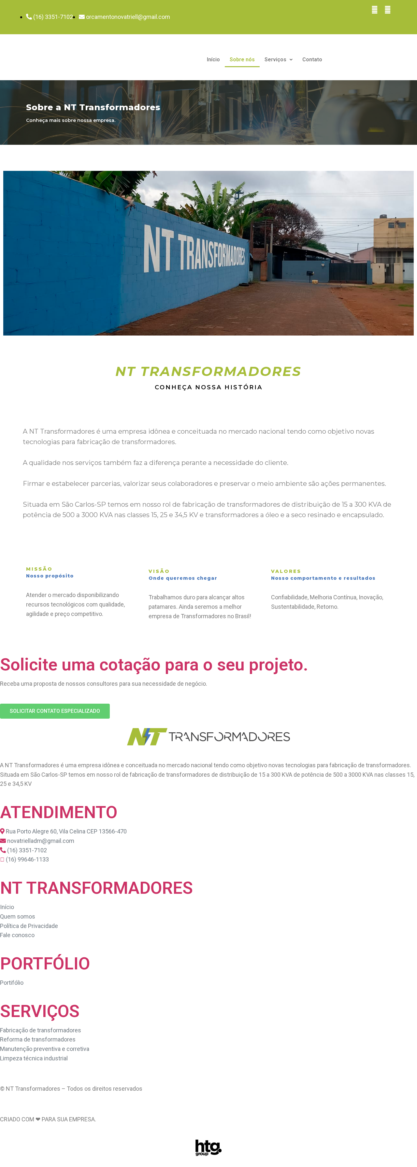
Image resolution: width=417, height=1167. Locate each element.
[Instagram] (387, 9)
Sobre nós (242, 59)
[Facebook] (374, 9)
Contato (312, 59)
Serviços (275, 59)
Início (213, 59)
